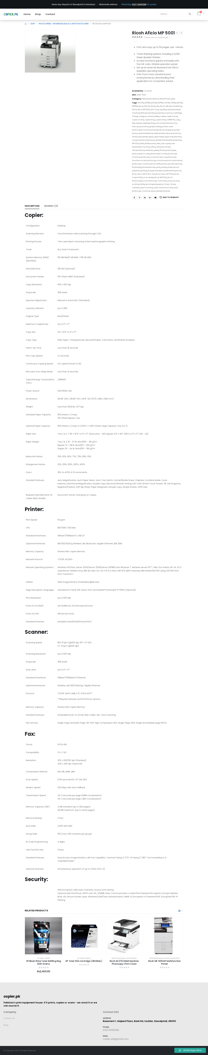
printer (163, 167)
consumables (153, 116)
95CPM (180, 103)
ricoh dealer (148, 177)
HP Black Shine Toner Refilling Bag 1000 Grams (43, 962)
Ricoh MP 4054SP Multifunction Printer (164, 962)
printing (144, 170)
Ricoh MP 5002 (161, 177)
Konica (178, 133)
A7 (164, 106)
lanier (134, 136)
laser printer (143, 136)
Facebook (134, 197)
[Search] (190, 14)
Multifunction (150, 143)
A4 (155, 106)
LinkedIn (145, 197)
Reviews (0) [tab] (51, 206)
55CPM (141, 103)
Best (164, 109)
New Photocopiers (118, 958)
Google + (150, 197)
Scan (170, 181)
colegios (142, 116)
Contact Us (9, 1018)
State (142, 184)
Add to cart (45, 951)
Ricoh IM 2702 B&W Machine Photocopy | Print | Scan (124, 962)
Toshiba (135, 187)
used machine (146, 187)
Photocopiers (131, 958)
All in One (155, 109)
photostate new (149, 167)
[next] (181, 33)
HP (160, 130)
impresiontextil (143, 133)
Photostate (136, 167)
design (139, 123)
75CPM (167, 103)
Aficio (134, 109)
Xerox (153, 191)
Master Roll (160, 140)
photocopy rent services (171, 164)
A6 (161, 106)
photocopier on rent (158, 153)
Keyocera (170, 133)
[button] (69, 66)
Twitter (139, 197)
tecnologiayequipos (154, 184)
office (153, 147)
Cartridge (177, 113)
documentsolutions (164, 123)
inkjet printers (159, 133)
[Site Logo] (11, 14)
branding (151, 113)
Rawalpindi (160, 170)
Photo (162, 150)
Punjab (151, 170)
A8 (167, 106)
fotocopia (136, 126)
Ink (151, 133)
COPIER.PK (171, 119)
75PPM (173, 103)
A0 (139, 106)
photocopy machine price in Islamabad (164, 160)
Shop (6, 1025)
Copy (177, 119)
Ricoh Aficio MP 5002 (165, 174)
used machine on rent (163, 187)
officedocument (163, 147)
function (145, 126)
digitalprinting (149, 123)
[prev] (177, 33)
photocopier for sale (140, 153)
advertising (177, 106)
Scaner (176, 181)
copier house (172, 116)
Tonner (172, 184)
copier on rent (138, 119)
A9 (170, 106)
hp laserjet (166, 130)
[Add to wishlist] (58, 921)
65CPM (154, 103)
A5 (158, 106)
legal (151, 136)
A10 (145, 106)
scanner (135, 184)
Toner (166, 184)
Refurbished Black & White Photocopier (158, 99)
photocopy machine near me (153, 157)
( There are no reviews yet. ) (157, 37)
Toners (47, 958)
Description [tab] (32, 206)
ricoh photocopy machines (155, 181)
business (160, 113)
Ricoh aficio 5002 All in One (143, 174)
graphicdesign (155, 126)
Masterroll (170, 140)
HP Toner (40, 958)
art (160, 109)
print (158, 167)
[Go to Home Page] (25, 23)
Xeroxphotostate (163, 191)
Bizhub (144, 113)
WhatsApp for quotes (138, 4)
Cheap (135, 116)
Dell (133, 123)
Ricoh (178, 170)
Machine (177, 136)
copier (163, 116)
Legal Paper (159, 136)
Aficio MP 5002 (144, 109)
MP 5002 (135, 143)
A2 (149, 106)
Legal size (169, 136)
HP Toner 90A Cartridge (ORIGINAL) (84, 961)
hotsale (155, 130)
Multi (142, 143)
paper (156, 150)
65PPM (160, 103)
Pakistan (149, 150)
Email (155, 197)
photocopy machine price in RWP (146, 164)
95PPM (134, 106)
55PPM (147, 103)
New (158, 143)
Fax (175, 123)
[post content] (43, 935)
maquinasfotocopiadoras (143, 140)
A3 (152, 106)
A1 (142, 106)
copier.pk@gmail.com (116, 1039)
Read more (86, 951)
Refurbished (170, 170)
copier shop (150, 119)
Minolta (178, 140)
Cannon (168, 113)
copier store (161, 119)
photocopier (170, 150)
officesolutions (138, 150)
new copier (166, 143)
